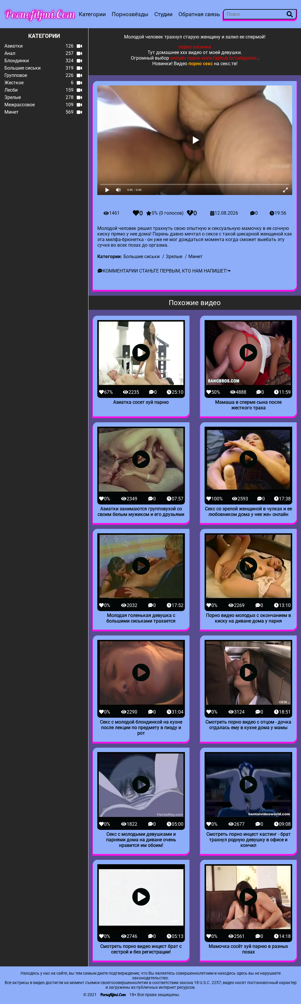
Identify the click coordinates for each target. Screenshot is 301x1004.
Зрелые (174, 256)
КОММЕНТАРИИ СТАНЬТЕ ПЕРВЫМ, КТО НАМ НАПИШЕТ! (165, 271)
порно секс (200, 63)
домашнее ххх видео (179, 52)
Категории (92, 14)
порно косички (194, 47)
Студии (163, 14)
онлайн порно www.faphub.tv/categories (213, 58)
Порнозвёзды (130, 14)
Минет (195, 256)
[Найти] (289, 14)
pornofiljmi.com (40, 14)
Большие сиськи (141, 256)
